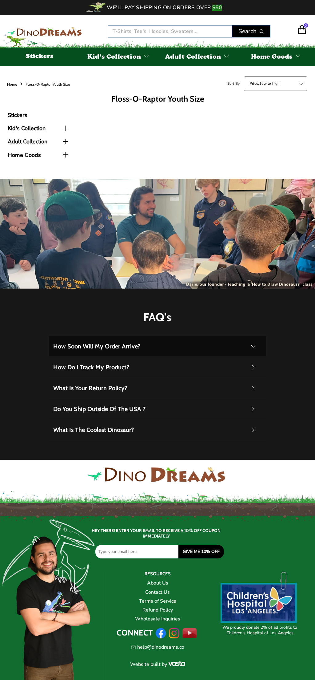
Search (247, 31)
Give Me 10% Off (201, 551)
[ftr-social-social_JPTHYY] (189, 637)
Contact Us (157, 592)
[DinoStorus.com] (45, 31)
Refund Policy (157, 610)
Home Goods (272, 57)
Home (12, 84)
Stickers (40, 57)
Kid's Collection (114, 57)
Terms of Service (157, 601)
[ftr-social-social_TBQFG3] (161, 637)
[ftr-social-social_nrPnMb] (174, 637)
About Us (157, 583)
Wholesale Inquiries (157, 619)
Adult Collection (193, 57)
